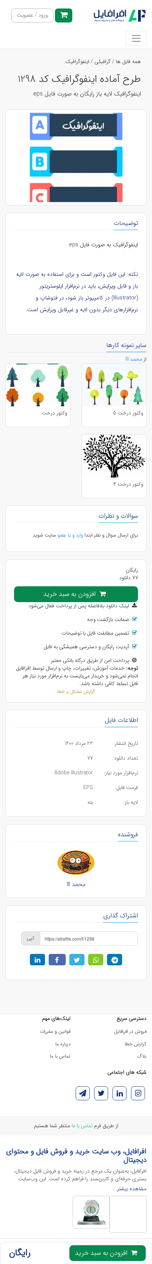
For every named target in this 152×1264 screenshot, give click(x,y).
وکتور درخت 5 (128, 413)
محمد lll (76, 884)
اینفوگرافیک (77, 62)
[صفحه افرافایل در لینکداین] (120, 1093)
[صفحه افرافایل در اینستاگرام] (138, 1093)
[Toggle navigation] (136, 38)
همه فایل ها (128, 62)
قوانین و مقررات (55, 1031)
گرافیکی (102, 62)
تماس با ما (60, 1056)
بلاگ (142, 1056)
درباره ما (62, 1044)
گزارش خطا (135, 1044)
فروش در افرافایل (130, 1031)
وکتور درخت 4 (128, 484)
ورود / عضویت (32, 15)
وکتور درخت (54, 413)
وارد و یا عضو (70, 535)
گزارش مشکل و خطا (76, 691)
